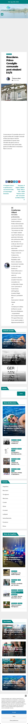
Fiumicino (5, 522)
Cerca (4, 388)
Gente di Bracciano (16, 270)
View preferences (14, 720)
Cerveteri (5, 510)
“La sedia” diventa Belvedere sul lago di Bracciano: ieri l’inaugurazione (16, 599)
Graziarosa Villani (16, 78)
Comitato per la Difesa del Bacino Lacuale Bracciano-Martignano (17, 309)
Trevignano (6, 494)
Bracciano (9, 54)
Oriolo (4, 506)
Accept (14, 712)
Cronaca (12, 555)
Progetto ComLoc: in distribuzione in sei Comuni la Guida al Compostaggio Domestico (8, 189)
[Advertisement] (14, 37)
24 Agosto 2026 (9, 430)
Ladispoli (5, 514)
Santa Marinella (7, 518)
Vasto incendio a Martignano (16, 605)
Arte (5, 627)
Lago (11, 678)
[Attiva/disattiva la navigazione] (25, 14)
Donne (10, 644)
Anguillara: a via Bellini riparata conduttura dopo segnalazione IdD (16, 575)
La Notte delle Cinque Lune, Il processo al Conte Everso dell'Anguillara (17, 288)
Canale (5, 502)
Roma (4, 526)
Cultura (19, 448)
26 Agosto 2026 (9, 634)
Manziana (5, 498)
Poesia (13, 581)
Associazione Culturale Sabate (17, 301)
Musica (10, 661)
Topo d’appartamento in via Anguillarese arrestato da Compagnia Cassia (13, 560)
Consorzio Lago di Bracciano (16, 592)
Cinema (5, 644)
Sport (15, 678)
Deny (14, 716)
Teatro (13, 450)
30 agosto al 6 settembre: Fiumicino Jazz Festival (13, 666)
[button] (26, 695)
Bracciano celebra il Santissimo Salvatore (16, 474)
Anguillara (5, 486)
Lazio (13, 470)
